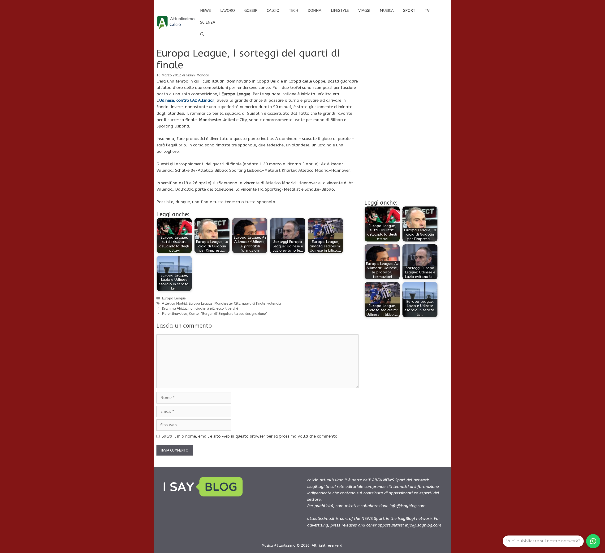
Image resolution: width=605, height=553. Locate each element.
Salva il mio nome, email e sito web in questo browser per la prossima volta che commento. (250, 436)
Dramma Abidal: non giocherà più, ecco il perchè (200, 309)
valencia (274, 304)
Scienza (207, 22)
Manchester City (227, 304)
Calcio (273, 10)
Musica (387, 10)
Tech (293, 10)
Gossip (250, 10)
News (205, 10)
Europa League (174, 298)
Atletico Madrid (174, 304)
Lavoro (227, 10)
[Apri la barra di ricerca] (202, 34)
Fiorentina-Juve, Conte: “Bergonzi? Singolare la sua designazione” (215, 314)
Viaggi (364, 10)
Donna (314, 10)
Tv (427, 10)
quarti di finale (253, 304)
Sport (409, 10)
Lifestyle (340, 10)
